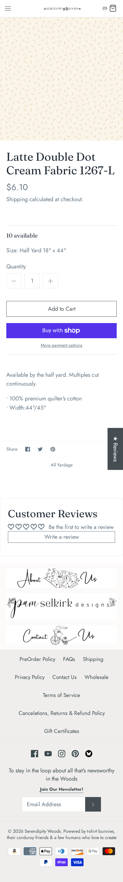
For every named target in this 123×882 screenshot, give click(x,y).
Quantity (16, 267)
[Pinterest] (75, 753)
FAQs (69, 659)
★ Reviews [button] (115, 449)
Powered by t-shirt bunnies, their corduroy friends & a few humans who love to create (61, 834)
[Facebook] (34, 753)
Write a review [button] (61, 537)
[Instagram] (61, 753)
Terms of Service (61, 695)
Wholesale (96, 677)
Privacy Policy (29, 677)
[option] (61, 79)
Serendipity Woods (43, 831)
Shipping (17, 199)
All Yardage (62, 465)
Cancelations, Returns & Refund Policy (62, 713)
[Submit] (93, 804)
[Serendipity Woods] (61, 8)
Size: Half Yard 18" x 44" (36, 251)
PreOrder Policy (37, 659)
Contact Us (64, 677)
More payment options (61, 345)
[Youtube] (48, 753)
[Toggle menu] (8, 8)
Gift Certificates (61, 731)
